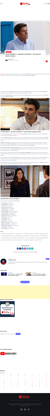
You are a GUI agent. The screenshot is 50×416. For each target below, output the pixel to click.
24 (3, 385)
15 (39, 381)
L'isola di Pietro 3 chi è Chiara (34, 235)
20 (25, 383)
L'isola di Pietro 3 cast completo (28, 233)
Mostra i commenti (25, 281)
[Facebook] (44, 3)
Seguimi (47, 258)
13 (25, 381)
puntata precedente (16, 134)
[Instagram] (46, 3)
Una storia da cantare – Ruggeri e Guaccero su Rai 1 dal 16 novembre (39, 275)
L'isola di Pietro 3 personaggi (30, 237)
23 (46, 383)
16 (46, 381)
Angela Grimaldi (10, 59)
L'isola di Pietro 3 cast (19, 233)
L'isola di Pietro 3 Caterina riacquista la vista (41, 233)
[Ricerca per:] (8, 333)
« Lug (24, 390)
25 (10, 385)
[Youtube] (49, 3)
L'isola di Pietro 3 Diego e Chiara (6, 237)
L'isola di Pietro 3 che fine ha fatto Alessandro (22, 235)
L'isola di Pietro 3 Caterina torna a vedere (7, 235)
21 (32, 383)
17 (3, 383)
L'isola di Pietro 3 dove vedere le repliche (18, 237)
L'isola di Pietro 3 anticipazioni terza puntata (7, 233)
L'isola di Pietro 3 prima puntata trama (42, 237)
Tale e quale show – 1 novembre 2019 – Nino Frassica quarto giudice (15, 275)
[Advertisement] (25, 292)
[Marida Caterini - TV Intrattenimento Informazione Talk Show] (25, 3)
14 (32, 381)
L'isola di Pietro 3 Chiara (43, 235)
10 (3, 381)
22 (39, 383)
